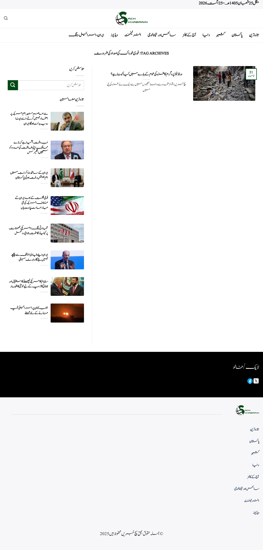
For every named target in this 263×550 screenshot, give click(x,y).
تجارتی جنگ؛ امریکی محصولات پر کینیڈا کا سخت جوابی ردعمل (28, 231)
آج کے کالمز (189, 35)
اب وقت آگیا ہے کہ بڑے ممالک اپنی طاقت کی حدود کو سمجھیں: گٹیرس (28, 147)
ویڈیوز (114, 35)
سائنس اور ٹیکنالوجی (162, 35)
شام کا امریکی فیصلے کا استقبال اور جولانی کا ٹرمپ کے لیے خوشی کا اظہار (28, 284)
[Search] (6, 18)
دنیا (206, 35)
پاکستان (237, 35)
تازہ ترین (254, 35)
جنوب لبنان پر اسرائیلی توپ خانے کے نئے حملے (29, 310)
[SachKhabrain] (131, 18)
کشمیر (221, 35)
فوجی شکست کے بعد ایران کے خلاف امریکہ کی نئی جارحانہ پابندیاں (31, 203)
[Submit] (13, 85)
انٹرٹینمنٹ (133, 35)
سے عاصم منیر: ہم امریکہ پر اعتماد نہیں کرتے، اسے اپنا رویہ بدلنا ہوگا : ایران (29, 118)
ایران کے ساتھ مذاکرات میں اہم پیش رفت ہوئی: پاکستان (29, 175)
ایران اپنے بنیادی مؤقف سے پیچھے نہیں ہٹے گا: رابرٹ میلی (29, 257)
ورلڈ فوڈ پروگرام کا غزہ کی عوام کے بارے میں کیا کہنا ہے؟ (146, 74)
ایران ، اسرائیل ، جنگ (86, 35)
